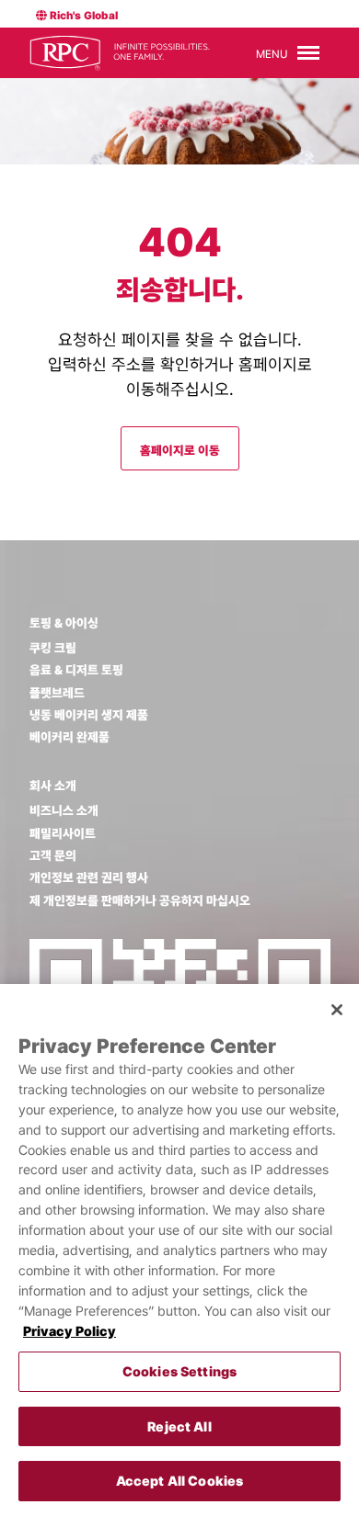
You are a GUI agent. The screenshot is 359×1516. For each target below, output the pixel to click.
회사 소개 (52, 785)
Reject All (179, 1426)
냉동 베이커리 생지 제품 (88, 714)
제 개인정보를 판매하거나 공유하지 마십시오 (139, 900)
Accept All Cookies (180, 1480)
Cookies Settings (179, 1371)
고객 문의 (52, 855)
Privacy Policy (69, 1331)
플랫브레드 (57, 692)
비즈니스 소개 (63, 810)
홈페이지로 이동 (180, 450)
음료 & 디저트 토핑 (76, 669)
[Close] (337, 1010)
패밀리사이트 (62, 833)
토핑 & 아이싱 (63, 623)
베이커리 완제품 (69, 737)
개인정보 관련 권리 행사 (88, 877)
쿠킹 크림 (52, 647)
